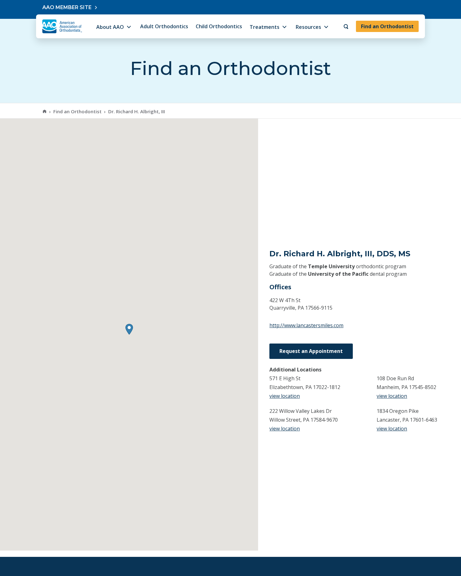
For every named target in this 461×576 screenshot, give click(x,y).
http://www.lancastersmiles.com (306, 325)
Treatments (264, 27)
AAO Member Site (67, 7)
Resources (308, 27)
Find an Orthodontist (387, 26)
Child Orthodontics (219, 26)
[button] (129, 329)
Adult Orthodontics (164, 26)
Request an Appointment (311, 351)
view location (284, 395)
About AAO (110, 27)
